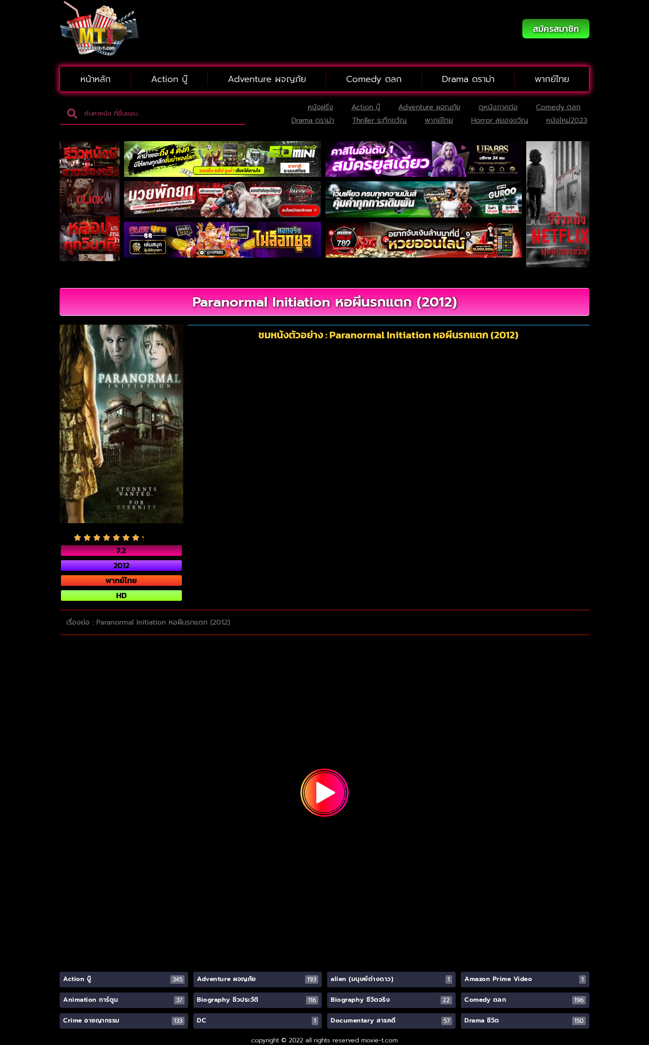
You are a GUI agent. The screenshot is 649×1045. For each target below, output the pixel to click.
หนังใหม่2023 (566, 120)
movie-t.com (379, 1040)
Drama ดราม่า (468, 79)
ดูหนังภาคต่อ (498, 107)
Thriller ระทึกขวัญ (379, 120)
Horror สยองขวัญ (499, 120)
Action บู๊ (169, 79)
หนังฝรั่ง (320, 107)
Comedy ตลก (374, 79)
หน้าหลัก (95, 79)
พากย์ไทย (552, 79)
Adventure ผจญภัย (267, 79)
